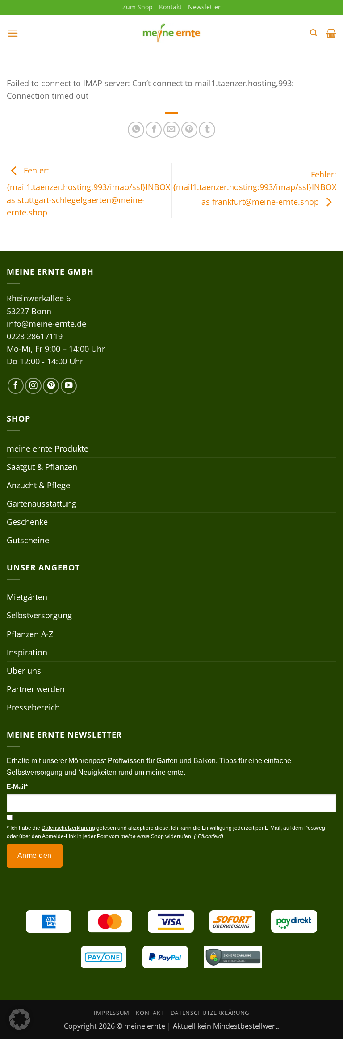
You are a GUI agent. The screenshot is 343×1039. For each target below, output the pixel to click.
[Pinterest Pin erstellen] (189, 130)
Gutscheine (28, 540)
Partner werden (36, 689)
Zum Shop (137, 7)
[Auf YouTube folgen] (69, 386)
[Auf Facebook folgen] (16, 386)
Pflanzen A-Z (30, 634)
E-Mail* (17, 786)
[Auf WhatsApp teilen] (136, 130)
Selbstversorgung (39, 615)
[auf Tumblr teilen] (207, 130)
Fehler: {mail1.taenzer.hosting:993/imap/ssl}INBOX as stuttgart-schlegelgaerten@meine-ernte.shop (88, 191)
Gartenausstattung (41, 503)
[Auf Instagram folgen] (33, 386)
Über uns (24, 670)
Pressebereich (33, 707)
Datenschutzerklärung (210, 1013)
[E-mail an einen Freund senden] (171, 130)
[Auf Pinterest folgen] (51, 386)
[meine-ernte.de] (171, 33)
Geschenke (27, 521)
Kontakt (170, 7)
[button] (13, 33)
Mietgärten (27, 596)
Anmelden (34, 855)
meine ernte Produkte (47, 448)
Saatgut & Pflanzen (42, 466)
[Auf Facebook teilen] (154, 130)
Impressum (112, 1013)
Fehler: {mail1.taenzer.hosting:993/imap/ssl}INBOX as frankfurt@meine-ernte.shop (254, 188)
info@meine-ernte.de (46, 323)
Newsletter (204, 7)
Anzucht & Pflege (38, 485)
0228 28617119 (35, 336)
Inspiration (27, 652)
